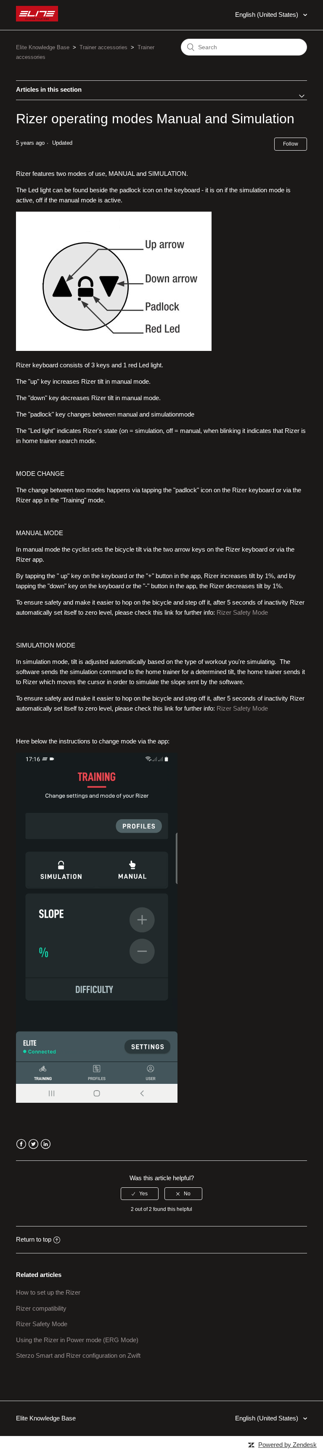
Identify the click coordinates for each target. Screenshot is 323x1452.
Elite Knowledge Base (42, 47)
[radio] (140, 1193)
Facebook (21, 1144)
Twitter (33, 1144)
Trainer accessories (103, 47)
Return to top (33, 1239)
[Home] (37, 19)
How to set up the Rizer (48, 1292)
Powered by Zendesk (287, 1444)
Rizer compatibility (41, 1308)
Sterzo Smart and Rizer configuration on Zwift (78, 1355)
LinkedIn (45, 1144)
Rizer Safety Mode (242, 612)
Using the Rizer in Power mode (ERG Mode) (77, 1339)
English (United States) (267, 14)
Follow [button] (290, 144)
